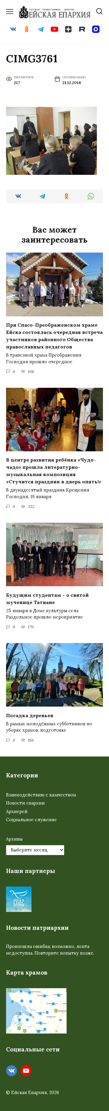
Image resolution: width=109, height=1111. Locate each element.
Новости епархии (25, 803)
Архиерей (17, 811)
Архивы (14, 839)
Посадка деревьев (29, 715)
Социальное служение (31, 819)
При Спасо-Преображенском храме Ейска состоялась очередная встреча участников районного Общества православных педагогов (54, 336)
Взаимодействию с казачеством (41, 795)
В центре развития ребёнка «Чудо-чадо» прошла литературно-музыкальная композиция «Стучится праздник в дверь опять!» (53, 471)
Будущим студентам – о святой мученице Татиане (47, 598)
